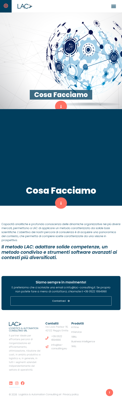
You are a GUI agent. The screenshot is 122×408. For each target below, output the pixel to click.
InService (76, 332)
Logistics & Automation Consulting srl (23, 329)
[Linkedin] (11, 383)
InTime (75, 327)
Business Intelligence (83, 341)
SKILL (73, 346)
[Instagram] (17, 383)
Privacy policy (71, 394)
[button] (114, 6)
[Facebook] (23, 383)
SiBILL (74, 336)
